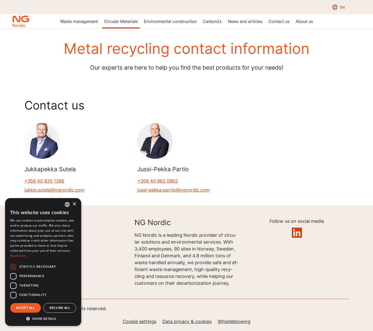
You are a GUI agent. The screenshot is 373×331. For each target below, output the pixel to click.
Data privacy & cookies (187, 321)
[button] (43, 318)
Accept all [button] (25, 308)
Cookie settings (139, 321)
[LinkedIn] (297, 233)
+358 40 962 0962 (157, 181)
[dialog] (43, 262)
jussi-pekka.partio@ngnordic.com (173, 190)
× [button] (74, 204)
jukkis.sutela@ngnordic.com (54, 190)
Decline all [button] (59, 308)
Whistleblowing (234, 321)
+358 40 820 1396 (44, 181)
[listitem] (79, 21)
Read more (18, 256)
